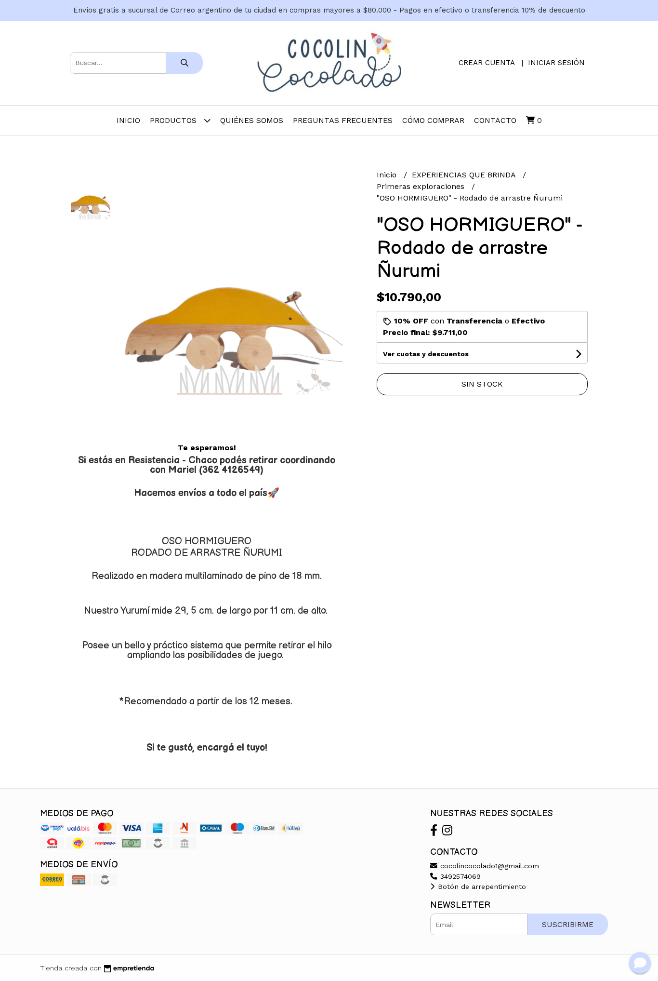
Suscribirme (567, 924)
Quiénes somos (251, 120)
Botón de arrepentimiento (480, 886)
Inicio (128, 120)
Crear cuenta (486, 62)
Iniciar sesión (556, 62)
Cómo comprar (433, 120)
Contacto (495, 120)
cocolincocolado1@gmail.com (488, 866)
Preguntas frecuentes (343, 120)
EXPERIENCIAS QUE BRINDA (465, 174)
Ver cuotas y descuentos (426, 354)
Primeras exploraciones (422, 186)
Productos (174, 120)
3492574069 (459, 876)
